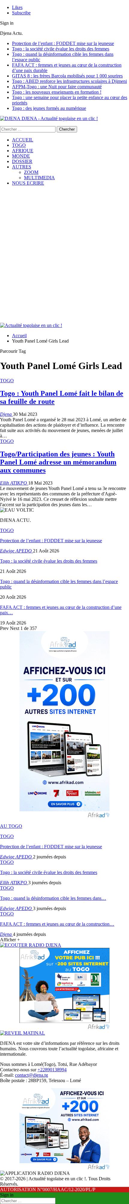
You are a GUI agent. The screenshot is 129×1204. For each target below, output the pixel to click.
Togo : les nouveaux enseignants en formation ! (56, 92)
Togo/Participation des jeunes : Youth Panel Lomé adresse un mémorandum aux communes (58, 462)
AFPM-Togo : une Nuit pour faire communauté (57, 86)
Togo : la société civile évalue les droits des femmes (60, 48)
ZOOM (31, 172)
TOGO (19, 145)
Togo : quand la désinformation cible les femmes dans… (53, 898)
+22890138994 (52, 1069)
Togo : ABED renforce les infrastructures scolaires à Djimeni (69, 81)
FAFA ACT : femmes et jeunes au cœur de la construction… (57, 924)
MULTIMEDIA (39, 177)
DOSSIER (22, 161)
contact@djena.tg (31, 1075)
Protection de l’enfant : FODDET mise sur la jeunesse (63, 43)
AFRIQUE (22, 150)
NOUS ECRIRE (28, 183)
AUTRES (21, 166)
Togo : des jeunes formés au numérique (49, 108)
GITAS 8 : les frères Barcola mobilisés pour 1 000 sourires (67, 75)
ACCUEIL (22, 139)
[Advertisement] (64, 255)
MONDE (21, 156)
